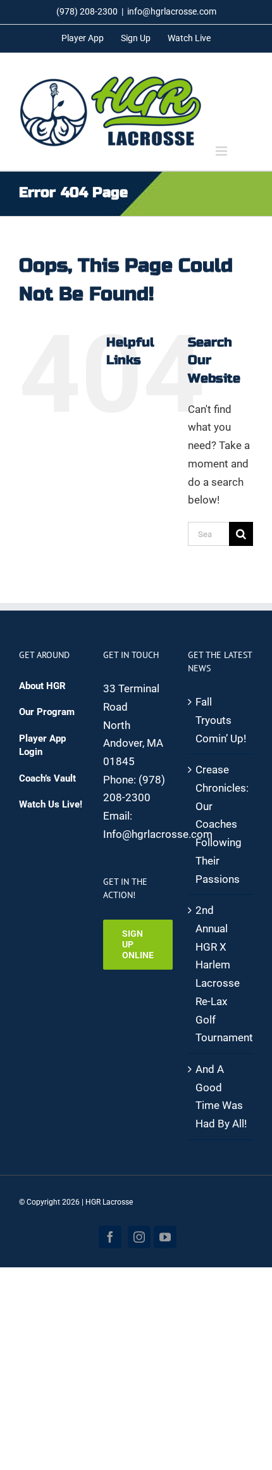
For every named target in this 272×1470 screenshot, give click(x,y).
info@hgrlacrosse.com (171, 11)
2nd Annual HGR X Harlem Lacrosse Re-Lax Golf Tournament (221, 974)
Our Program (47, 712)
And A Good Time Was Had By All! (221, 1096)
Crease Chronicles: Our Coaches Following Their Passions (221, 824)
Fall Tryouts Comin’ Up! (220, 719)
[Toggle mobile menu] (222, 151)
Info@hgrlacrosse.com (158, 834)
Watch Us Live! (50, 804)
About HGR (42, 686)
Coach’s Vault (47, 778)
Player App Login (42, 745)
